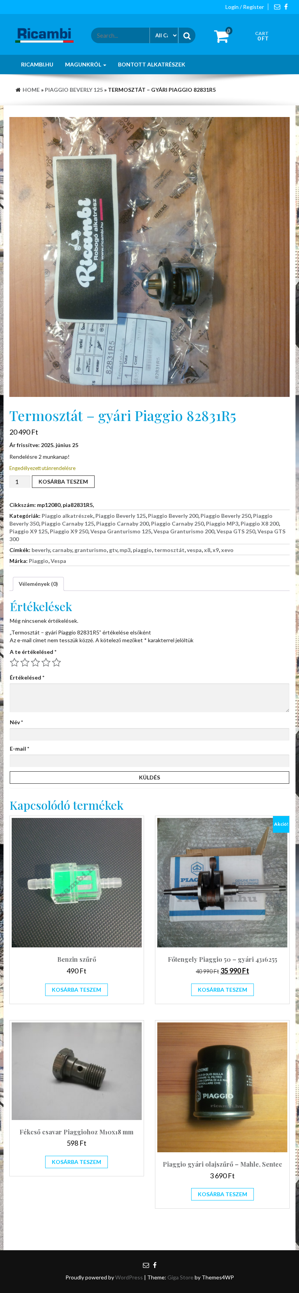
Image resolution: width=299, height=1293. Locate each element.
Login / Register (244, 6)
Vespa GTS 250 (235, 531)
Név (16, 722)
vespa (194, 550)
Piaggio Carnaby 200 (122, 523)
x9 (216, 550)
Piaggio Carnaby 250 (177, 523)
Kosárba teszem (63, 481)
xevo (227, 550)
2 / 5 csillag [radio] (25, 662)
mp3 (125, 550)
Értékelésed (27, 677)
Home (31, 89)
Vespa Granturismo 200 (183, 531)
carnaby (62, 550)
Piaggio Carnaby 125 (67, 523)
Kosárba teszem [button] (76, 989)
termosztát (169, 550)
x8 (207, 550)
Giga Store (180, 1277)
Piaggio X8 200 (260, 523)
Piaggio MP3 (222, 523)
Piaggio (38, 560)
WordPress (129, 1277)
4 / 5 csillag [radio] (46, 662)
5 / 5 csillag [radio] (56, 662)
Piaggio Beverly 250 (226, 515)
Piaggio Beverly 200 (173, 515)
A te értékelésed (33, 651)
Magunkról (83, 64)
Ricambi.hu (37, 64)
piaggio (142, 550)
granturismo (90, 550)
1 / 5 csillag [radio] (14, 662)
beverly (41, 550)
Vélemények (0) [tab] (38, 583)
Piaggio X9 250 (69, 531)
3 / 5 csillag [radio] (35, 662)
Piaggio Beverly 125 (74, 89)
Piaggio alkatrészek (67, 515)
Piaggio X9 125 (28, 531)
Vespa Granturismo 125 (120, 531)
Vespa (58, 560)
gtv (113, 550)
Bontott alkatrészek (151, 64)
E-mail (19, 748)
